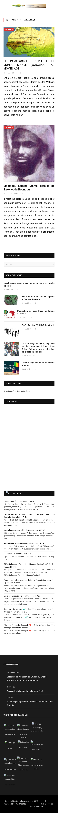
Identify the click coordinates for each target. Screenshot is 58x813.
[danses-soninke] (10, 729)
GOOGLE (17, 493)
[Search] (53, 6)
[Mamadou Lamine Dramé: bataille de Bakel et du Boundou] (29, 153)
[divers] (10, 742)
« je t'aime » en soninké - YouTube (17, 554)
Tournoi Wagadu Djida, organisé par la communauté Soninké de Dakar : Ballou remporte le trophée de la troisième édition (38, 347)
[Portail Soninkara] (29, 5)
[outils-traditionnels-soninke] (36, 759)
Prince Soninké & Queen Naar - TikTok (19, 501)
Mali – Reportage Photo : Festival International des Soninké (30, 703)
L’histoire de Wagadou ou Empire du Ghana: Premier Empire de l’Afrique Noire (27, 679)
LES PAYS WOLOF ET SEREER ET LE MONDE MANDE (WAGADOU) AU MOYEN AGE (29, 64)
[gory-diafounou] (23, 765)
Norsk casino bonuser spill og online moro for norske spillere (29, 284)
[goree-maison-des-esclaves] (12, 763)
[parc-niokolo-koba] (10, 779)
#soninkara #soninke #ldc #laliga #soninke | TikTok (24, 530)
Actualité (9, 29)
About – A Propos (35, 807)
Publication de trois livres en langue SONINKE (35, 312)
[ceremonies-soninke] (23, 729)
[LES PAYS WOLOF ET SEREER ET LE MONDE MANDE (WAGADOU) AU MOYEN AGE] (29, 42)
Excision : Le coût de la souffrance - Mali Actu (22, 596)
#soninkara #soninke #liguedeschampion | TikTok (24, 543)
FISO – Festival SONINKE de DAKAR (38, 325)
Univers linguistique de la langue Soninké (38, 364)
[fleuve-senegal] (37, 744)
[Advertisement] (20, 467)
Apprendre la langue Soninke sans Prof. (25, 691)
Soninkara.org (22, 801)
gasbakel (11, 673)
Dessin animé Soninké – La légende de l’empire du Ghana (37, 298)
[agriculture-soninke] (37, 727)
